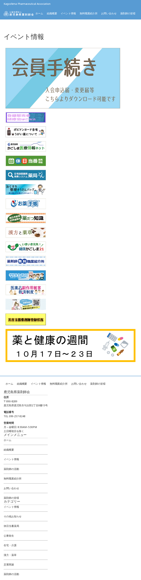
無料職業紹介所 (88, 13)
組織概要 (52, 13)
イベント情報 (68, 13)
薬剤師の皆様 (127, 13)
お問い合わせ (108, 13)
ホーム (39, 13)
